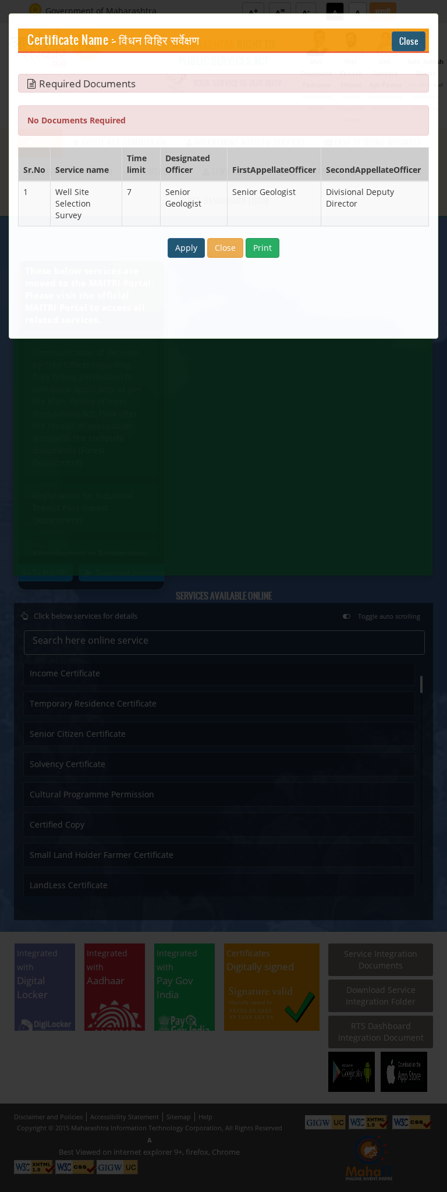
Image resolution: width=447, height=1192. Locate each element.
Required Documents (87, 84)
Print (262, 247)
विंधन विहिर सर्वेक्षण (159, 40)
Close (408, 41)
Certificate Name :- (71, 40)
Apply (186, 247)
